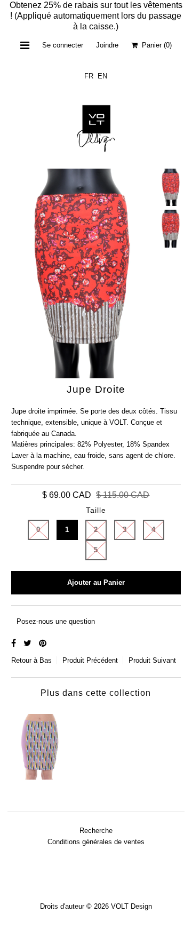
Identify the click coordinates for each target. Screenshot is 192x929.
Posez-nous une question (56, 621)
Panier (155, 45)
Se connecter (62, 45)
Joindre (107, 45)
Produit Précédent (90, 660)
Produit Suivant (152, 660)
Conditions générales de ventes (96, 842)
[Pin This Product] (42, 643)
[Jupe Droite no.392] (39, 744)
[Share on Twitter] (28, 643)
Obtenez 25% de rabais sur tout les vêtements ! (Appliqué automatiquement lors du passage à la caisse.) (96, 16)
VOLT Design (131, 906)
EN (102, 76)
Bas (45, 660)
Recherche (96, 831)
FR (88, 76)
